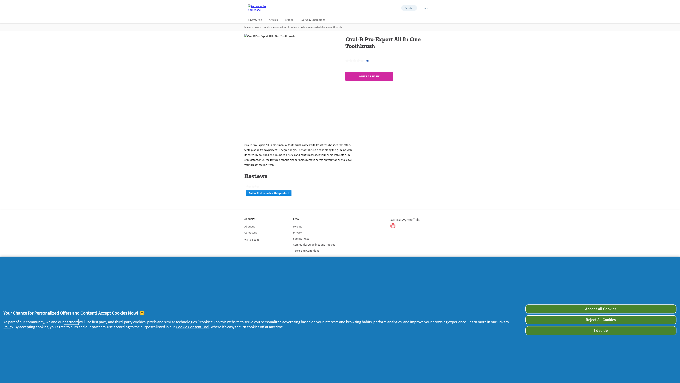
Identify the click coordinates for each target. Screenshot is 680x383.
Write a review (369, 76)
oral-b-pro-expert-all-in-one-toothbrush (321, 27)
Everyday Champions (313, 19)
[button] (409, 8)
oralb (267, 27)
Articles (273, 19)
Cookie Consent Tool (192, 326)
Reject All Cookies (601, 319)
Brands (289, 19)
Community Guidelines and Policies (314, 244)
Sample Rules (301, 238)
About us (249, 226)
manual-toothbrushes (285, 27)
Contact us (250, 232)
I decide (601, 330)
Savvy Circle (255, 19)
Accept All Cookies (600, 309)
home (247, 27)
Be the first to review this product (270, 194)
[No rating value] (355, 60)
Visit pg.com (251, 239)
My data (297, 226)
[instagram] (392, 225)
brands (257, 27)
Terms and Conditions (306, 250)
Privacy (297, 232)
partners (71, 321)
